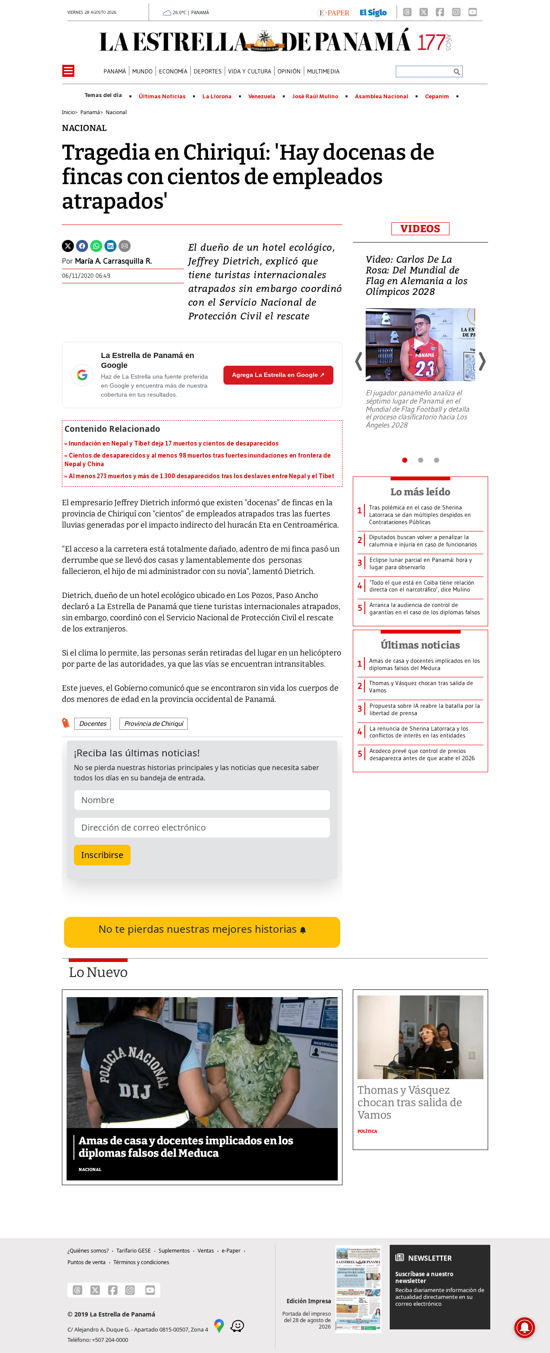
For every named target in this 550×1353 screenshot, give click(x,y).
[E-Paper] (333, 12)
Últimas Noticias (162, 96)
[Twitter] (68, 245)
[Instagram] (456, 12)
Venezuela (261, 96)
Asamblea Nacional (381, 96)
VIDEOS (420, 229)
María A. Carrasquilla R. (113, 261)
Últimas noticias (421, 645)
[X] (424, 12)
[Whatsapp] (96, 245)
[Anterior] (359, 361)
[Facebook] (440, 12)
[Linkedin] (110, 245)
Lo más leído (420, 492)
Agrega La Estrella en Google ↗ (278, 374)
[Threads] (407, 12)
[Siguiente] (481, 361)
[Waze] (237, 1325)
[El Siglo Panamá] (373, 12)
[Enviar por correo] (125, 245)
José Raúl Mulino (315, 96)
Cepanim (437, 96)
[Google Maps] (219, 1325)
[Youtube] (472, 12)
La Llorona (217, 96)
